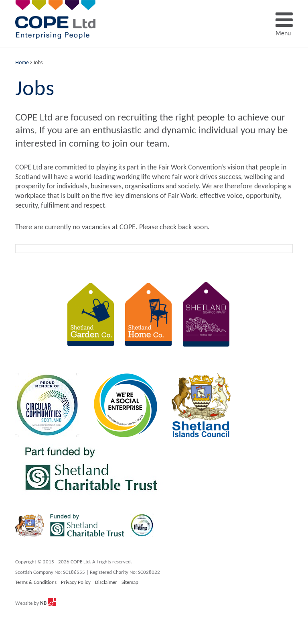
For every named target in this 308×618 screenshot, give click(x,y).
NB (44, 603)
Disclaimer (106, 582)
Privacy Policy (76, 582)
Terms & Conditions (36, 582)
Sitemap (130, 582)
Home (22, 63)
